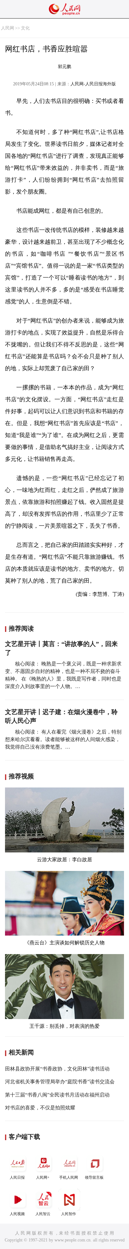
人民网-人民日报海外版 (93, 84)
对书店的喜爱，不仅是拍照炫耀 (40, 1107)
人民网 (7, 28)
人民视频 (17, 1214)
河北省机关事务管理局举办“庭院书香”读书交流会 (60, 1081)
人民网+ (42, 1177)
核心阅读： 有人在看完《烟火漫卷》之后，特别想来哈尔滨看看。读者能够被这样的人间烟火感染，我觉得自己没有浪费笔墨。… (63, 739)
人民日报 (17, 1177)
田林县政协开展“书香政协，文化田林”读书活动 (57, 1068)
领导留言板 (94, 1177)
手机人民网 (68, 1177)
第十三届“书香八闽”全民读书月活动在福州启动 (57, 1094)
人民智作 (68, 1214)
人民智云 (42, 1214)
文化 (25, 28)
